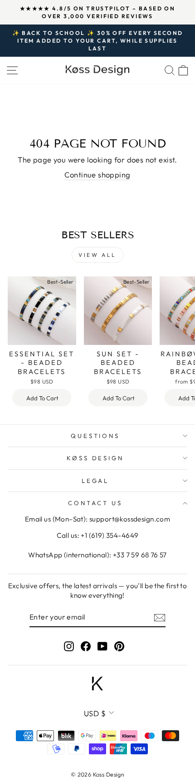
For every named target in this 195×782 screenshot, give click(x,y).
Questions (95, 435)
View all (97, 254)
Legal (95, 480)
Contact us (95, 503)
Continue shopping (97, 174)
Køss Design (95, 458)
